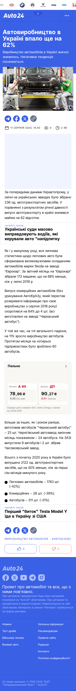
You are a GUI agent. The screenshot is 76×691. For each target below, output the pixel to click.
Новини (6, 624)
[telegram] (8, 118)
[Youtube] (23, 577)
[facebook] (16, 118)
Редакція (43, 644)
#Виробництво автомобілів (26, 539)
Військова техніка (13, 637)
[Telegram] (32, 577)
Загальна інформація (50, 624)
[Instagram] (41, 577)
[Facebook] (5, 577)
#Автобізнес (61, 539)
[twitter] (25, 118)
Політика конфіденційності (54, 658)
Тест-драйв (9, 631)
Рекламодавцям (48, 631)
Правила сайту (47, 637)
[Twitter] (14, 577)
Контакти (43, 651)
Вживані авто (10, 644)
